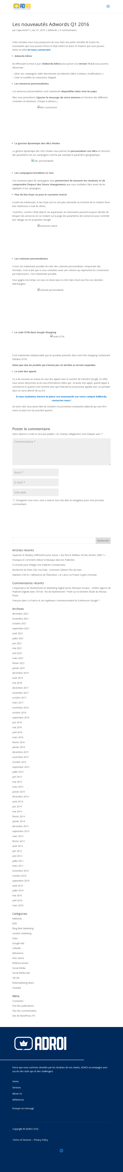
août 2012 (17, 845)
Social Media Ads (21, 972)
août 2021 (17, 633)
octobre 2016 (19, 712)
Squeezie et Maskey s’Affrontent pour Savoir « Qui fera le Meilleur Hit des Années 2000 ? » (58, 555)
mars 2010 (17, 905)
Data (14, 938)
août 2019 (17, 677)
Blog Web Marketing (22, 928)
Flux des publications (23, 1005)
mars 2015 (17, 786)
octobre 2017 (19, 697)
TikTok (15, 977)
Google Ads (18, 943)
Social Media (18, 968)
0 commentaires (68, 30)
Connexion (17, 1000)
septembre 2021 (20, 628)
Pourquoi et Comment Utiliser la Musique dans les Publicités (43, 559)
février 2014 (18, 816)
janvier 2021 (18, 668)
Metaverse (17, 953)
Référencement (20, 963)
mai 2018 (17, 682)
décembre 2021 (20, 613)
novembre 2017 (20, 692)
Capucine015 (23, 30)
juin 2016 (17, 722)
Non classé (18, 958)
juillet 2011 (18, 860)
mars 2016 (17, 737)
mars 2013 (17, 836)
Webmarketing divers (23, 982)
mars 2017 (17, 702)
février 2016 (18, 742)
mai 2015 (17, 781)
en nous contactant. (39, 49)
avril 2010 (17, 900)
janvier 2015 (18, 791)
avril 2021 (17, 653)
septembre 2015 (20, 766)
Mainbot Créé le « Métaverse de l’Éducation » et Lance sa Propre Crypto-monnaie (54, 574)
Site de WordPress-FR (23, 1015)
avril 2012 (17, 855)
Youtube (16, 987)
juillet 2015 (18, 771)
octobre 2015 (19, 762)
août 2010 (17, 885)
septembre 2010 (20, 880)
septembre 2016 (20, 717)
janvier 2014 (18, 821)
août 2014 (17, 801)
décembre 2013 (20, 826)
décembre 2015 (20, 752)
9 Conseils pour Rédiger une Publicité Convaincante (38, 564)
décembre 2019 (20, 672)
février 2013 (18, 841)
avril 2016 (17, 732)
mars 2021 (17, 658)
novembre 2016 (20, 707)
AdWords (52, 30)
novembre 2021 (20, 618)
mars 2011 (17, 865)
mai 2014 (17, 811)
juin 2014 (17, 806)
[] (61, 1156)
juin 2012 (17, 850)
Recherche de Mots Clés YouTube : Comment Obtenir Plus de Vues (47, 569)
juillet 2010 (18, 890)
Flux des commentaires (24, 1010)
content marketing (21, 933)
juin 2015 (17, 776)
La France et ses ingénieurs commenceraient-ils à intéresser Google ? (63, 600)
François (16, 600)
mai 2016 (17, 727)
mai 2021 (17, 648)
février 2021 (18, 663)
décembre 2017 (20, 687)
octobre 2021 (19, 623)
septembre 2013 (20, 831)
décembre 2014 (20, 796)
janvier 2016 (18, 747)
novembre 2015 (20, 757)
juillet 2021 (18, 638)
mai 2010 (17, 895)
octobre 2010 (19, 875)
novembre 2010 (20, 870)
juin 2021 (17, 643)
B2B (14, 923)
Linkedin (16, 948)
